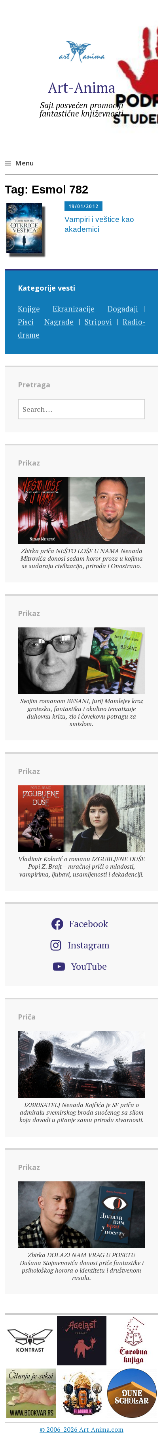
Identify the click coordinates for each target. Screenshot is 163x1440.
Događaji (123, 309)
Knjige (29, 309)
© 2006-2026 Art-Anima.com (81, 1429)
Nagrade (59, 322)
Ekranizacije (74, 309)
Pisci (26, 322)
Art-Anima (82, 87)
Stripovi (98, 322)
